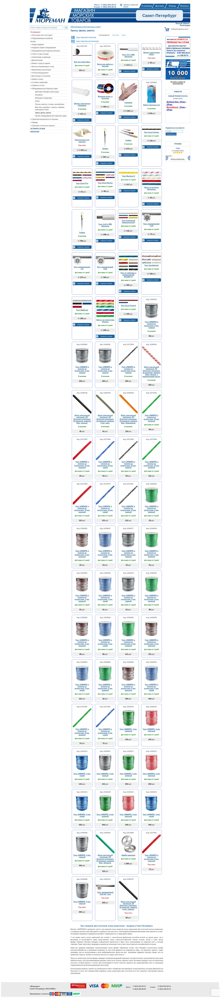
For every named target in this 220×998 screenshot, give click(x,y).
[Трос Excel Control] (128, 301)
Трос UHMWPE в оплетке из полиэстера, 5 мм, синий (82, 687)
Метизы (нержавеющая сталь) (43, 66)
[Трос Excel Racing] (105, 176)
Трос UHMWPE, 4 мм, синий (82, 775)
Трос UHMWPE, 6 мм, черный (82, 856)
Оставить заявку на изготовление (177, 83)
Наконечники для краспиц (82, 141)
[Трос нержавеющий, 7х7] (82, 260)
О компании (146, 6)
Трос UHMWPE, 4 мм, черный (105, 775)
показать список (129, 71)
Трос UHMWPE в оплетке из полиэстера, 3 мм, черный (128, 598)
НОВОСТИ (178, 92)
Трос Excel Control (128, 306)
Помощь (172, 6)
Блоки (37, 101)
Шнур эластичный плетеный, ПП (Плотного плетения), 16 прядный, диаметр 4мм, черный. (82, 419)
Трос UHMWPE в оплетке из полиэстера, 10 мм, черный (128, 465)
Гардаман (128, 103)
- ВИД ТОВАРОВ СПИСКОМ (85, 37)
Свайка (105, 149)
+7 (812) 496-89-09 (139, 989)
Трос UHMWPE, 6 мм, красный (128, 815)
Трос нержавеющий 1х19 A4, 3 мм (105, 893)
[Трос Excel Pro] (82, 176)
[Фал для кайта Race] (82, 54)
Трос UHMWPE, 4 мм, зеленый (128, 730)
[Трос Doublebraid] (151, 259)
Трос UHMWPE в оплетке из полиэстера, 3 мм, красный (82, 598)
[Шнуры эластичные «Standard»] (82, 92)
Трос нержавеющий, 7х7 (82, 268)
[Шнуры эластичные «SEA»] (151, 48)
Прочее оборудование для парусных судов (50, 116)
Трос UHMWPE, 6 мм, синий (151, 815)
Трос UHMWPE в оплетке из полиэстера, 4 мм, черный (151, 325)
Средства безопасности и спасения (45, 119)
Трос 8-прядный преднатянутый (128, 221)
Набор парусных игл (151, 105)
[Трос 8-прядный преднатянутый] (128, 215)
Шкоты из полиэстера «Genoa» (105, 321)
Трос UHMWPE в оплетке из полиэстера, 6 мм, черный (105, 370)
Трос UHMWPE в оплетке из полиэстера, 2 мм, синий (105, 554)
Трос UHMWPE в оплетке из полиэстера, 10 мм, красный (82, 465)
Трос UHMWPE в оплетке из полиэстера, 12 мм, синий (105, 509)
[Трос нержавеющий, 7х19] (151, 217)
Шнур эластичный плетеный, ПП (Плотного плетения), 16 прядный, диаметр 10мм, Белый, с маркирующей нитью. (151, 371)
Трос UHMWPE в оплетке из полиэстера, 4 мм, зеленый (151, 598)
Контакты (184, 6)
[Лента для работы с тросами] (105, 55)
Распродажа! (35, 32)
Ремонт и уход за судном (41, 63)
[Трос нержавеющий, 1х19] (105, 260)
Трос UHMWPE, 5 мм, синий (82, 815)
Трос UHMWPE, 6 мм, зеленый (105, 815)
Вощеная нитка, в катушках (105, 97)
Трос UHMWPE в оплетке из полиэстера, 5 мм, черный (82, 370)
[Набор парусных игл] (151, 93)
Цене (124, 35)
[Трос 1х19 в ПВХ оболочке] (105, 217)
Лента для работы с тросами (105, 65)
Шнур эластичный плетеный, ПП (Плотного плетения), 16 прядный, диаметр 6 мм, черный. (128, 905)
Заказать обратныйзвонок (130, 6)
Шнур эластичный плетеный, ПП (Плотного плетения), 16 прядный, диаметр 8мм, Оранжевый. (128, 419)
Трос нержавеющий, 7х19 (151, 225)
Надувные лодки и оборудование (44, 48)
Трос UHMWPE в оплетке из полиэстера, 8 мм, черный (128, 370)
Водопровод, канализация (41, 70)
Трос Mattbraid (82, 310)
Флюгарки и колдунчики (43, 98)
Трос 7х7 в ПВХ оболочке (128, 56)
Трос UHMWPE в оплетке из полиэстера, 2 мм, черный (128, 554)
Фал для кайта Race (82, 62)
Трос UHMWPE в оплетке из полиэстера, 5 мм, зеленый (128, 643)
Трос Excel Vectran (151, 132)
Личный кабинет (182, 23)
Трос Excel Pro (82, 183)
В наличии (82, 109)
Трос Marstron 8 (128, 176)
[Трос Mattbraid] (82, 303)
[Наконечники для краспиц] (82, 133)
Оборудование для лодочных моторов (46, 51)
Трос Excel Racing (105, 183)
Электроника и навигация (41, 57)
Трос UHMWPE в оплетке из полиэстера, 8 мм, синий (105, 732)
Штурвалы (39, 95)
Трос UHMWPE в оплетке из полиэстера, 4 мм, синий (105, 643)
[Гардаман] (128, 91)
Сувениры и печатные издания (43, 126)
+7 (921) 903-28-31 (164, 986)
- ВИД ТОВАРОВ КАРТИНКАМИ (87, 41)
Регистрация (185, 25)
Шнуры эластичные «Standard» (82, 104)
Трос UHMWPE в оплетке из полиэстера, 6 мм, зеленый (105, 687)
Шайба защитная (128, 855)
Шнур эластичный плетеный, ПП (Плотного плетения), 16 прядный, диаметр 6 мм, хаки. (105, 419)
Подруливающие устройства (42, 38)
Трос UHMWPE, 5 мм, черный (82, 903)
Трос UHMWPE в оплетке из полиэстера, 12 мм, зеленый (151, 465)
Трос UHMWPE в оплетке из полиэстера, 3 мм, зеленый (151, 554)
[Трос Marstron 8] (128, 172)
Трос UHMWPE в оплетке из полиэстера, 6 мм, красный (128, 687)
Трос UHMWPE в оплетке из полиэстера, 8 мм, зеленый (82, 732)
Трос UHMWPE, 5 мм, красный (151, 775)
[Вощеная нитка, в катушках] (105, 88)
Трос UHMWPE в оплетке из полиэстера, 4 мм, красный (82, 643)
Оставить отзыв (37, 129)
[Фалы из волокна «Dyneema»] (151, 178)
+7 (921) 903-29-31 (139, 986)
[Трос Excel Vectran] (151, 129)
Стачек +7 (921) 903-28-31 (105, 7)
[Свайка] (105, 137)
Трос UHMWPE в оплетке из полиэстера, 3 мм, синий (105, 598)
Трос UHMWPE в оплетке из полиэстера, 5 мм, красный (151, 643)
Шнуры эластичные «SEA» (151, 53)
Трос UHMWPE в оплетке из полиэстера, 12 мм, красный (82, 509)
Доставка (159, 6)
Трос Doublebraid (151, 265)
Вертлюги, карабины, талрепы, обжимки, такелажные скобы (50, 108)
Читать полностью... (178, 159)
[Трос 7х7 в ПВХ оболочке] (128, 49)
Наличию (115, 35)
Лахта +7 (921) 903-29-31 (105, 5)
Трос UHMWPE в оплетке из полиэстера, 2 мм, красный (82, 554)
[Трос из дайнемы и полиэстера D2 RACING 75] (128, 263)
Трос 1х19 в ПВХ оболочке (105, 225)
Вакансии (34, 132)
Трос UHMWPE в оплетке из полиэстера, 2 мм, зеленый (151, 509)
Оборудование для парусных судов (45, 89)
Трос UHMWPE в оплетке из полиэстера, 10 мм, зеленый (151, 418)
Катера (33, 41)
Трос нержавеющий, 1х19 (105, 268)
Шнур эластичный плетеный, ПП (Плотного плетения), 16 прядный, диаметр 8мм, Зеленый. (105, 859)
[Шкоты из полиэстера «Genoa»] (105, 308)
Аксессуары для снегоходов (42, 35)
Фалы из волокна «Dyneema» (151, 188)
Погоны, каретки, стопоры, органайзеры (49, 104)
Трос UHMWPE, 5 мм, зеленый (128, 775)
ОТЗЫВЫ (178, 144)
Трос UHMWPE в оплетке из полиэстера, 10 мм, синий (105, 465)
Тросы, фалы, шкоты (43, 113)
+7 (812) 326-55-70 (164, 989)
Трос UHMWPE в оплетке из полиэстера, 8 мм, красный (151, 858)
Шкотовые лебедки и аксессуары (47, 92)
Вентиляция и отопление (41, 76)
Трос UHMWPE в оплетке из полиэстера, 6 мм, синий (151, 687)
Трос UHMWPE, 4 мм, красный (151, 730)
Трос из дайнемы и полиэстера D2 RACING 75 (128, 275)
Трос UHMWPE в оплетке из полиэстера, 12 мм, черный (128, 509)
